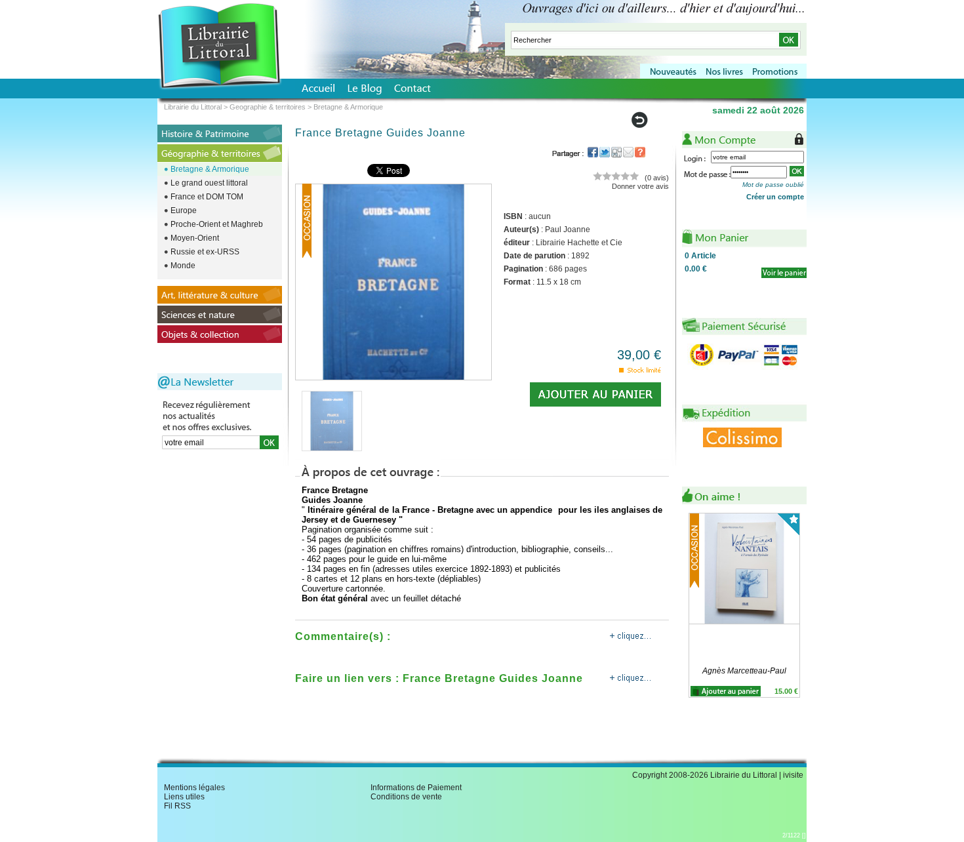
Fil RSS (177, 806)
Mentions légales (194, 787)
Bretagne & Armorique (210, 169)
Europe (184, 210)
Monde (183, 265)
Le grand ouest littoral (209, 183)
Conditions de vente (406, 796)
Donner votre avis (640, 186)
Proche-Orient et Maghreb (217, 224)
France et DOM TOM (207, 196)
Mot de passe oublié (773, 184)
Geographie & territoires (268, 107)
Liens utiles (184, 796)
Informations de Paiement (416, 787)
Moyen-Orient (195, 238)
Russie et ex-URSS (205, 251)
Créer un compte (775, 197)
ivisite (793, 775)
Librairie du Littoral (193, 107)
